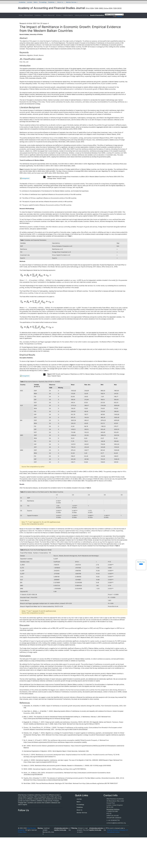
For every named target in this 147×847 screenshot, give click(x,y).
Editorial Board (28, 15)
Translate (119, 16)
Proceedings (43, 2)
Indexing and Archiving (81, 15)
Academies (22, 2)
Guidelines (51, 2)
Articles (58, 15)
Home (20, 15)
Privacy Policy (22, 832)
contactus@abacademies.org (116, 823)
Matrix (36, 2)
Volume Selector (68, 15)
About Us (60, 2)
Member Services (71, 2)
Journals (29, 2)
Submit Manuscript (48, 15)
